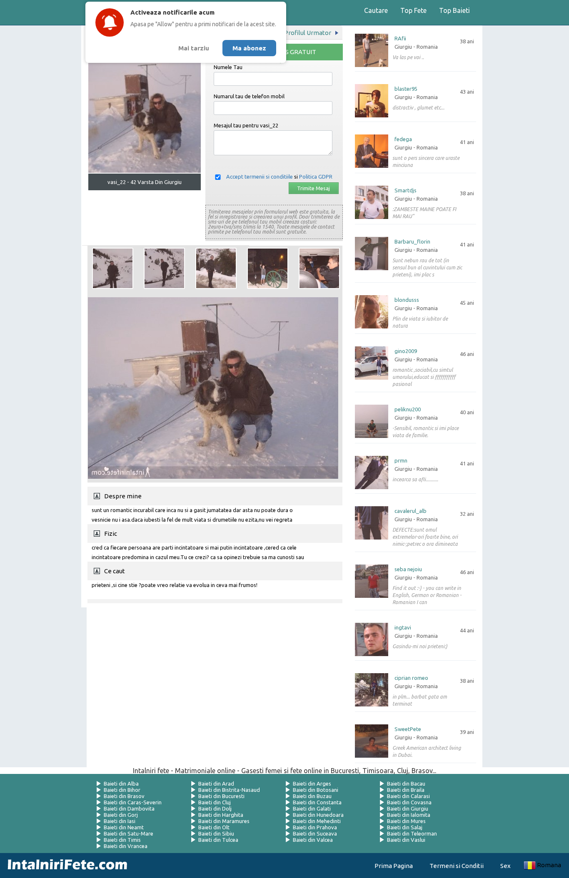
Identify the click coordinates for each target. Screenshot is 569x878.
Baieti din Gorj (121, 815)
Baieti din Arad (216, 783)
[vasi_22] (112, 268)
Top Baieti (454, 10)
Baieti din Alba (121, 783)
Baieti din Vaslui (406, 840)
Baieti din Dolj (215, 808)
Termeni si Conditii (456, 865)
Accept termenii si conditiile (259, 176)
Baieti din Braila (405, 790)
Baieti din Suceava (315, 833)
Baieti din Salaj (404, 827)
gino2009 (405, 351)
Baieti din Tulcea (218, 840)
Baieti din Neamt (124, 827)
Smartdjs (405, 190)
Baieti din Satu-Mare (128, 833)
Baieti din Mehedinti (317, 821)
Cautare (376, 10)
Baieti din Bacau (406, 783)
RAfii (400, 38)
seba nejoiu (408, 569)
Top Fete (413, 10)
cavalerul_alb (410, 511)
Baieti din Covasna (409, 802)
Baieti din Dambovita (129, 808)
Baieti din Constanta (317, 802)
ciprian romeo (411, 678)
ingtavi (402, 627)
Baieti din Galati (312, 808)
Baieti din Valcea (313, 840)
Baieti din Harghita (220, 815)
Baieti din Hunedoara (318, 815)
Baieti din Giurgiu (407, 808)
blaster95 (405, 89)
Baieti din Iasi (119, 821)
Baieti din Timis (122, 840)
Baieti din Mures (406, 821)
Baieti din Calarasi (408, 796)
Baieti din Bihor (122, 790)
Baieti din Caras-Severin (133, 802)
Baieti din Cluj (214, 802)
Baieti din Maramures (224, 821)
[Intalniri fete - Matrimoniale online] (65, 865)
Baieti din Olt (214, 827)
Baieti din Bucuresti (221, 796)
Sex (505, 865)
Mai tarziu (193, 48)
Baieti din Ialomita (408, 815)
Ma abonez (249, 48)
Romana (549, 864)
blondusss (406, 300)
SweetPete (407, 729)
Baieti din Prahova (315, 827)
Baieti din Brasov (124, 796)
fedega (403, 139)
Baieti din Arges (312, 783)
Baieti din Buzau (312, 796)
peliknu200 (407, 409)
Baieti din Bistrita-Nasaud (229, 790)
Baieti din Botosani (315, 790)
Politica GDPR (315, 176)
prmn (400, 460)
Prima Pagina (393, 865)
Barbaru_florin (412, 241)
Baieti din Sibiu (216, 833)
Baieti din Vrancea (125, 846)
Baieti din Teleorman (412, 833)
